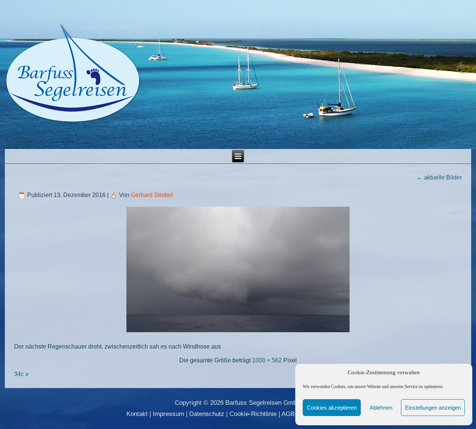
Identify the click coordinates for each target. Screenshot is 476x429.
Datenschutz (206, 413)
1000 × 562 (267, 360)
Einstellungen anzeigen (433, 407)
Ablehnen (381, 407)
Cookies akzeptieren (332, 407)
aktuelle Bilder (439, 177)
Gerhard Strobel (152, 195)
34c (19, 374)
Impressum (168, 413)
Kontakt (137, 413)
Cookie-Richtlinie (253, 413)
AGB (288, 413)
